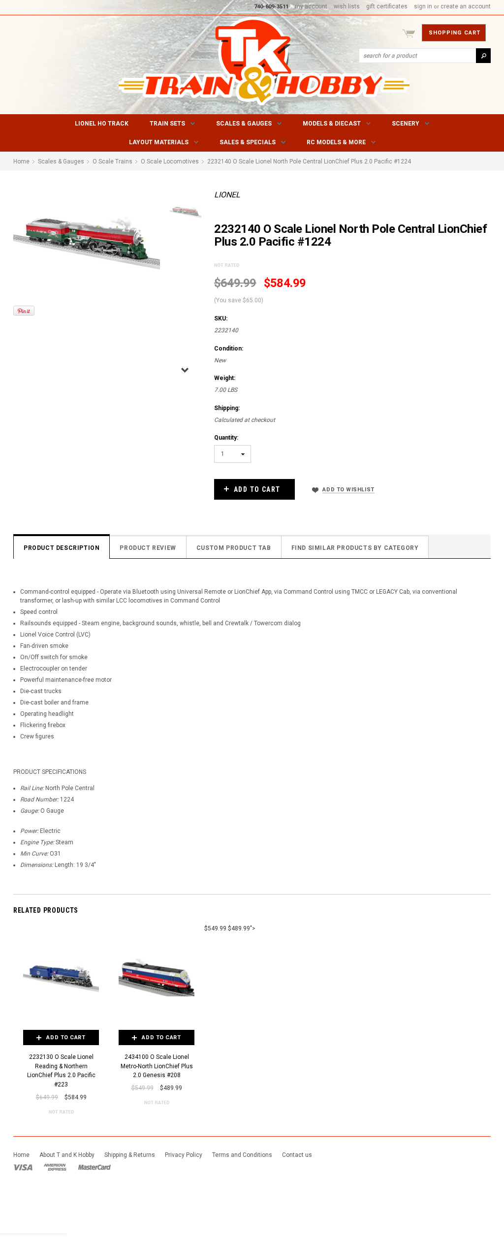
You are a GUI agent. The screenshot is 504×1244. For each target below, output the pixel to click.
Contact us (297, 1154)
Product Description (61, 547)
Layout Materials (159, 142)
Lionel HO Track (101, 123)
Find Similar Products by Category (355, 547)
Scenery (405, 123)
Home (21, 1154)
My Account (311, 6)
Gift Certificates (387, 6)
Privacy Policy (183, 1154)
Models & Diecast (332, 123)
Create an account (466, 6)
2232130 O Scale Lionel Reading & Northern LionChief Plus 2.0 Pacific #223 (61, 1070)
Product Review (148, 547)
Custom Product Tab (233, 547)
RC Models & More (336, 142)
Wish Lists (347, 6)
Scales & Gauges (244, 123)
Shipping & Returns (129, 1154)
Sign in (423, 6)
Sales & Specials (248, 142)
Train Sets (167, 123)
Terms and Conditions (242, 1154)
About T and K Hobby (66, 1154)
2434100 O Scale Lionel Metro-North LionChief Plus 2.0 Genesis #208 (157, 1066)
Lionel (227, 194)
